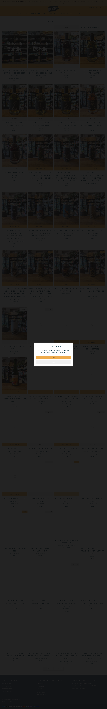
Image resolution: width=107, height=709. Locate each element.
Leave (53, 362)
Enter (53, 357)
